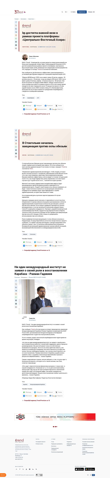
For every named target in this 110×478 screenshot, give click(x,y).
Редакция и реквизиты (56, 443)
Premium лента (39, 443)
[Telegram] (29, 469)
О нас (52, 441)
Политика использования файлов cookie (88, 453)
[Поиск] (62, 11)
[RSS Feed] (36, 469)
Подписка (69, 441)
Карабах (25, 384)
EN (88, 475)
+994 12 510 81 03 (19, 457)
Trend (39, 69)
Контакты (53, 446)
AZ (90, 475)
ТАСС (31, 168)
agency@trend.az (19, 459)
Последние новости (40, 441)
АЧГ (38, 97)
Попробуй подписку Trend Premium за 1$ (37, 114)
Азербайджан (30, 97)
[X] (23, 469)
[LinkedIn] (33, 469)
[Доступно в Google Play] (90, 469)
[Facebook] (19, 469)
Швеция (25, 234)
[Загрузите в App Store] (79, 469)
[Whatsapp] (16, 469)
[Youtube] (26, 469)
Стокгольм (32, 234)
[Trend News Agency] (19, 440)
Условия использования (88, 441)
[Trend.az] (20, 12)
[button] (16, 22)
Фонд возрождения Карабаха (37, 384)
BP (23, 97)
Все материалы (32, 58)
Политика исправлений (57, 452)
